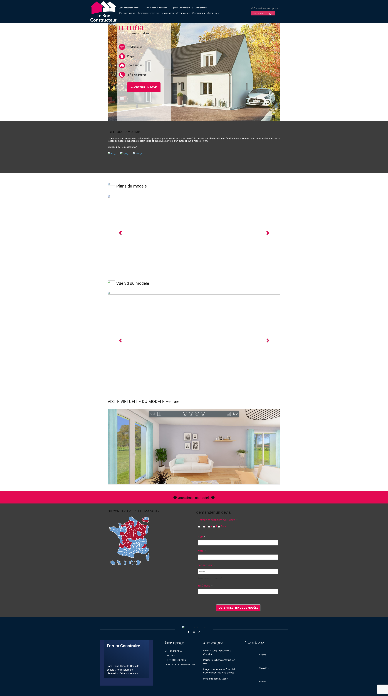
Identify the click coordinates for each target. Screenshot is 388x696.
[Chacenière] (251, 668)
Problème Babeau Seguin (215, 679)
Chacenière (264, 668)
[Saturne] (251, 682)
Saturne (262, 681)
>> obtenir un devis (143, 87)
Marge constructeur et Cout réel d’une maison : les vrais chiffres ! (219, 671)
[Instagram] (194, 632)
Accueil (124, 33)
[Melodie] (251, 655)
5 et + (223, 526)
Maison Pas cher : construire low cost (219, 661)
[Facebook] (189, 632)
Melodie (262, 655)
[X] (199, 632)
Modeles (135, 33)
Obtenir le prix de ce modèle (238, 607)
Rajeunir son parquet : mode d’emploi (217, 652)
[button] (121, 233)
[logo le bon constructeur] (103, 11)
